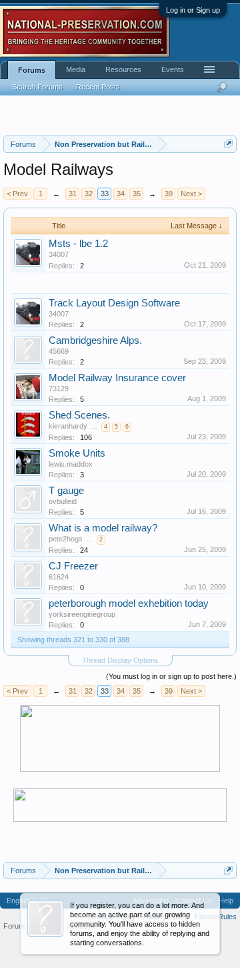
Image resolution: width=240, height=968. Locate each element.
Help (226, 901)
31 (73, 194)
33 (105, 194)
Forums (31, 70)
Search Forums (37, 87)
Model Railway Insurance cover (117, 378)
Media (75, 69)
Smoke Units (77, 453)
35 (137, 194)
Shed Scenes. (79, 415)
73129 (59, 389)
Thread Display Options (120, 660)
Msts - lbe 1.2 (78, 243)
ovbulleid (63, 501)
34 (121, 194)
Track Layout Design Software (114, 303)
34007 (59, 254)
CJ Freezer (73, 566)
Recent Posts (98, 87)
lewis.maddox (71, 464)
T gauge (66, 490)
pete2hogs (66, 539)
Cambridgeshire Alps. (95, 340)
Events (172, 69)
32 (89, 194)
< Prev (17, 194)
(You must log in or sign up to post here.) (171, 676)
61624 (59, 577)
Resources (123, 69)
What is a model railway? (103, 528)
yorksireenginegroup (82, 614)
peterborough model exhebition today (129, 603)
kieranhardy (68, 426)
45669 (59, 351)
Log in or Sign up (193, 10)
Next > (191, 194)
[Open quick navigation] (228, 144)
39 (169, 194)
